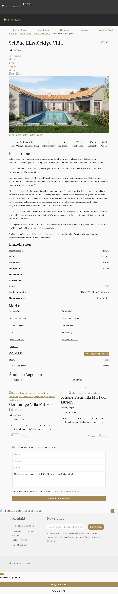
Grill (12, 332)
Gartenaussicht (69, 325)
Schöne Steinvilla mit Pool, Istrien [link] (84, 400)
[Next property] (103, 436)
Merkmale (64, 30)
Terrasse (14, 346)
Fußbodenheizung (70, 318)
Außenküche (68, 311)
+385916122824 (20, 540)
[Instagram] (103, 564)
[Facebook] (100, 564)
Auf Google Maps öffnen (97, 354)
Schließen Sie (59, 591)
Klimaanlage (67, 332)
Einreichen (96, 527)
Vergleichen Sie (59, 584)
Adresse (84, 30)
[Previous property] (15, 436)
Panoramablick (17, 339)
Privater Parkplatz (70, 339)
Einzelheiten (43, 30)
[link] (33, 396)
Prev (25, 436)
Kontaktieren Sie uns (42, 234)
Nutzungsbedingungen (69, 491)
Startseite (13, 33)
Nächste (91, 436)
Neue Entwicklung (42, 33)
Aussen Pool (15, 311)
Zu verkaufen (15, 56)
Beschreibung (19, 30)
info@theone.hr (20, 545)
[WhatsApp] (107, 564)
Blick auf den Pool (18, 318)
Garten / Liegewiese (18, 325)
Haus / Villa (25, 33)
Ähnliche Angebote (107, 30)
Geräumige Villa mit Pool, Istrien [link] (32, 407)
